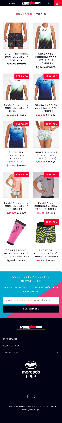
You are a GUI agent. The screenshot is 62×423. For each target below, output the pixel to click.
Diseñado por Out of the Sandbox (41, 406)
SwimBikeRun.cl (19, 406)
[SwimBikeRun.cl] (31, 3)
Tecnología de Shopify (31, 409)
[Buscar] (51, 3)
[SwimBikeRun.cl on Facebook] (28, 397)
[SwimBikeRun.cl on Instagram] (33, 397)
